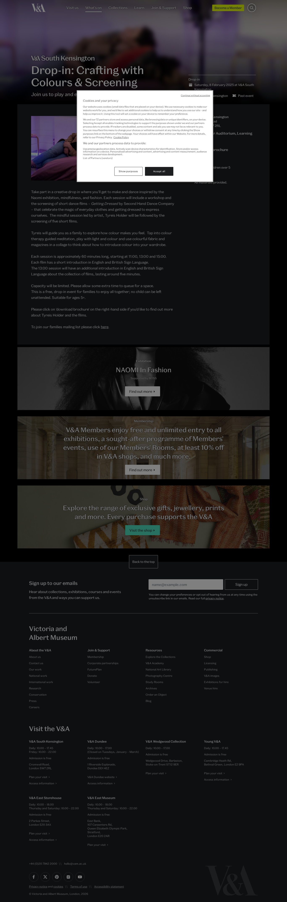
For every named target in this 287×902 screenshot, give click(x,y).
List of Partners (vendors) (98, 158)
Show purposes (128, 171)
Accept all (159, 171)
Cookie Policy (121, 137)
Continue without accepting (195, 95)
